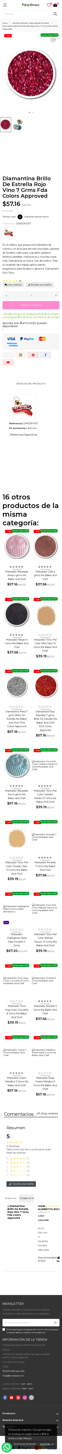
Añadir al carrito (31, 305)
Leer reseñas (14, 284)
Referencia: (9, 223)
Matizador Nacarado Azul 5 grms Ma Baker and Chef (16, 794)
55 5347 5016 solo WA (13, 1371)
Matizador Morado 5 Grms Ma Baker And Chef (45, 1010)
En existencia (17, 428)
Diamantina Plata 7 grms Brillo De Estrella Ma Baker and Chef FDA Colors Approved (17, 719)
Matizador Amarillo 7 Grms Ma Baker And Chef (45, 866)
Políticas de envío (25, 1444)
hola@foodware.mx (13, 1375)
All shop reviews (47, 1113)
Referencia (15, 423)
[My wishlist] (49, 5)
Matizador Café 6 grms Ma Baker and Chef (45, 575)
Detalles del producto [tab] (31, 383)
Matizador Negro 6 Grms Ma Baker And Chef (16, 643)
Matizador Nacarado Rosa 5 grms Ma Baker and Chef (16, 575)
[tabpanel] (31, 74)
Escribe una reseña (23, 1183)
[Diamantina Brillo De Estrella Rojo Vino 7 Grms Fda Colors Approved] (19, 1212)
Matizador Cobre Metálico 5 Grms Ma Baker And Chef (16, 1081)
